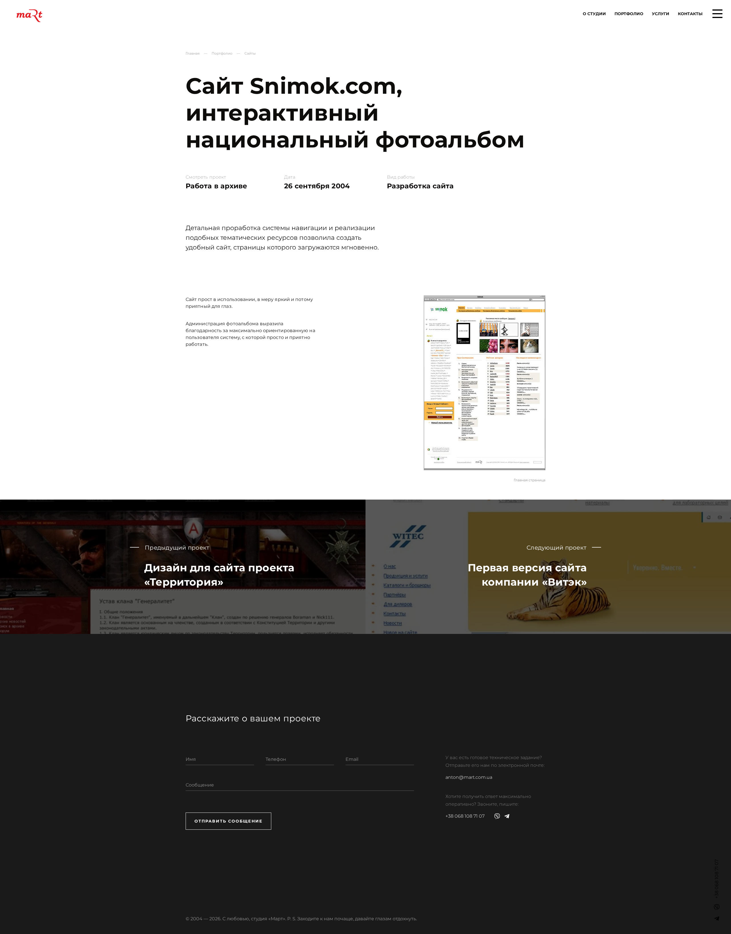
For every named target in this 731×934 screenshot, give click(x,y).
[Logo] (29, 15)
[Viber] (717, 907)
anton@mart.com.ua (468, 777)
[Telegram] (717, 918)
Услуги (660, 13)
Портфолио (628, 13)
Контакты (690, 13)
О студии (594, 13)
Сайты (250, 53)
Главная (193, 53)
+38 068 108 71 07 (465, 816)
